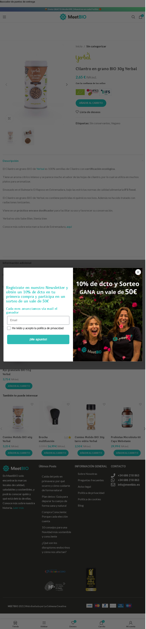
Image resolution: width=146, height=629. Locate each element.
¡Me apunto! (38, 339)
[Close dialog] (138, 272)
